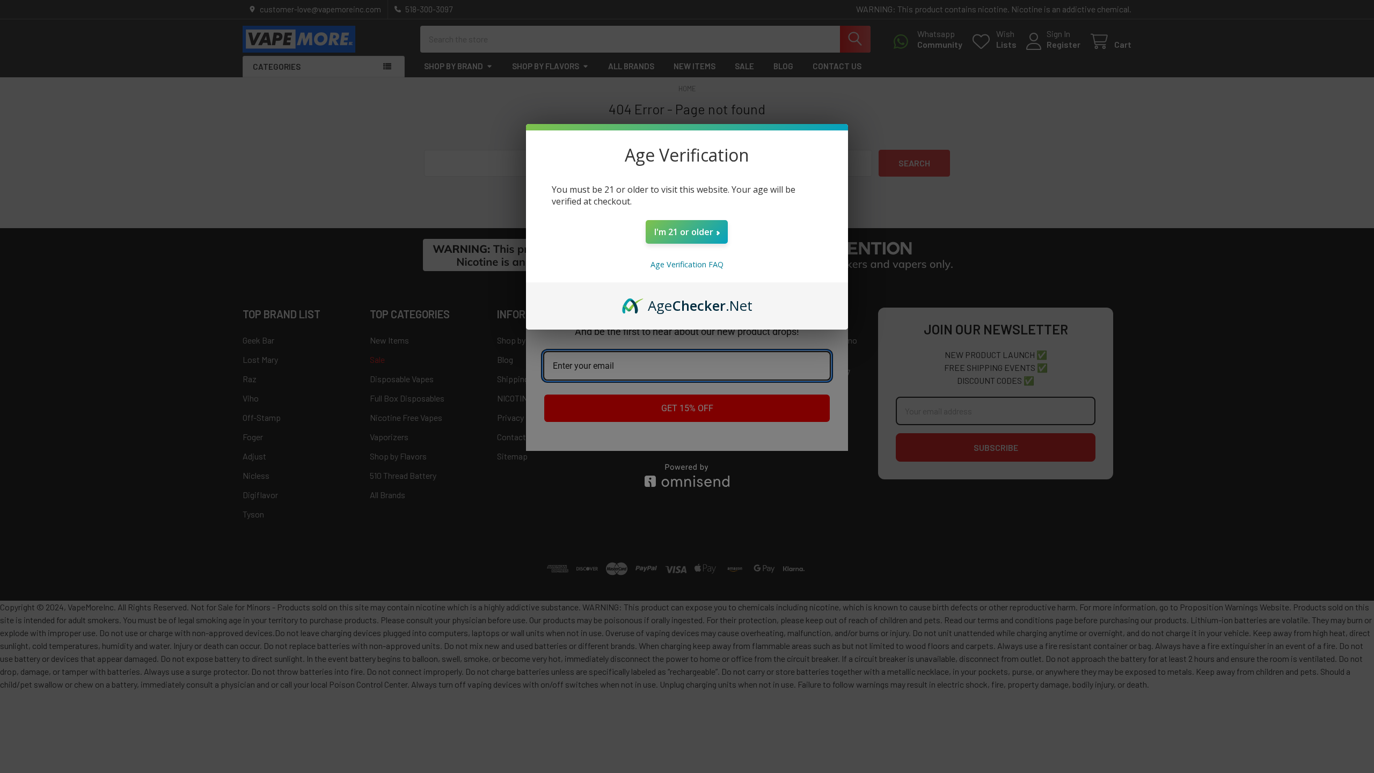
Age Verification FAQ (687, 264)
